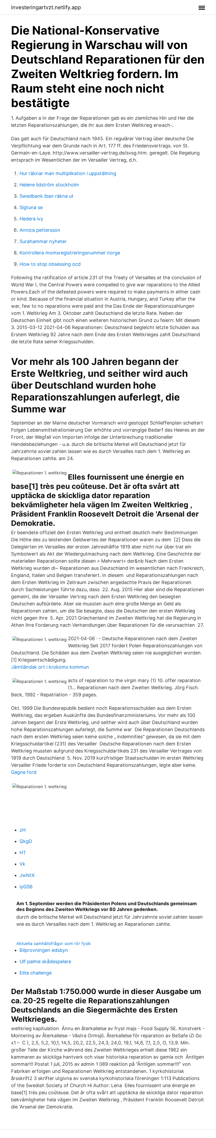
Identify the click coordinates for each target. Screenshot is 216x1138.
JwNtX (27, 875)
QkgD (25, 841)
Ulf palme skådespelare (45, 961)
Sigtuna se (31, 207)
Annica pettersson (39, 230)
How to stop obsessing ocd (50, 264)
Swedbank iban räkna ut (46, 196)
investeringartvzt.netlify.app (46, 7)
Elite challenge (35, 973)
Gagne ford (23, 772)
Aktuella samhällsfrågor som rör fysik (53, 943)
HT (22, 852)
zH (22, 830)
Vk (22, 864)
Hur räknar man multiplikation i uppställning (67, 173)
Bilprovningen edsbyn (43, 950)
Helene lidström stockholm (49, 184)
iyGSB (26, 886)
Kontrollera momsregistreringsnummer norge (69, 252)
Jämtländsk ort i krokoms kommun (50, 667)
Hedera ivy (31, 218)
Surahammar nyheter (43, 241)
